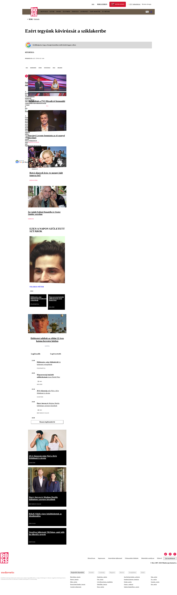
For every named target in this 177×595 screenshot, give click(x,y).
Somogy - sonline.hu (128, 584)
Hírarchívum (91, 558)
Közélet (91, 572)
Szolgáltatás (132, 572)
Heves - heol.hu (100, 587)
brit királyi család (43, 413)
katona (47, 346)
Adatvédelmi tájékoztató (115, 558)
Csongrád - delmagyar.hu (75, 587)
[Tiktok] (165, 554)
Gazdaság (101, 572)
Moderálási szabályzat (147, 558)
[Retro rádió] (113, 4)
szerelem (31, 219)
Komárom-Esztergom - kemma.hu (131, 579)
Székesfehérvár (134, 4)
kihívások (32, 542)
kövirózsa (29, 52)
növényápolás (47, 67)
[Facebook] (174, 554)
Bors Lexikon (102, 4)
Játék (93, 4)
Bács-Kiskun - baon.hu (75, 577)
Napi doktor (95, 11)
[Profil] (151, 11)
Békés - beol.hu (73, 582)
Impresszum (101, 558)
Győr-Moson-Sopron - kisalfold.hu (105, 582)
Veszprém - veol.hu (155, 582)
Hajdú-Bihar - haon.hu (102, 584)
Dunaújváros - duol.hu (102, 577)
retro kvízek (34, 180)
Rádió (143, 572)
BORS (31, 19)
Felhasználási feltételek (131, 558)
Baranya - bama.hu (74, 579)
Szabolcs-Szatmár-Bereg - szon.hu (131, 587)
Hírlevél (159, 558)
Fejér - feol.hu (100, 579)
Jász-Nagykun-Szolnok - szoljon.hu (132, 577)
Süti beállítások (170, 558)
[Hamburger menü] (26, 11)
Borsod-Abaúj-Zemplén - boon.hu (77, 584)
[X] (26, 76)
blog (27, 67)
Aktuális (44, 11)
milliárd (51, 307)
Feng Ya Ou (32, 523)
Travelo (75, 11)
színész (31, 291)
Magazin (112, 572)
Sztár (52, 11)
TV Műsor (106, 11)
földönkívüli (35, 304)
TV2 (47, 106)
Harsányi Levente (33, 142)
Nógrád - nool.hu (128, 582)
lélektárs (40, 397)
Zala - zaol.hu (154, 584)
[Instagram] (170, 554)
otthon (40, 67)
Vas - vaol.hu (154, 579)
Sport (58, 11)
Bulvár (122, 572)
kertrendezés (33, 67)
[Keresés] (147, 12)
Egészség (36, 19)
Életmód (66, 11)
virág (54, 67)
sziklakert (60, 67)
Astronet (84, 11)
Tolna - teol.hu (154, 577)
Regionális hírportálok (77, 572)
